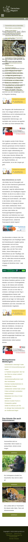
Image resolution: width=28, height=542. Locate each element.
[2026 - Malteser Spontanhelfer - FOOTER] (14, 350)
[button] (2, 15)
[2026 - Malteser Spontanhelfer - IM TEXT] (14, 131)
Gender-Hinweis (14, 538)
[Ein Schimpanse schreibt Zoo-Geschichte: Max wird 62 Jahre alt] (14, 464)
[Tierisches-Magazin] (11, 9)
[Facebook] (25, 19)
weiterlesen (14, 452)
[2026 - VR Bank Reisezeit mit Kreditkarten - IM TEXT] (14, 228)
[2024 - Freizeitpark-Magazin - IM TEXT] (14, 100)
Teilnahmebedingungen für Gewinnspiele (14, 536)
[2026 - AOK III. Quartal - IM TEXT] (14, 270)
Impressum (9, 533)
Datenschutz (17, 533)
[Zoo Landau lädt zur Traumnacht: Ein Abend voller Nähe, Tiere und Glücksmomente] (14, 495)
